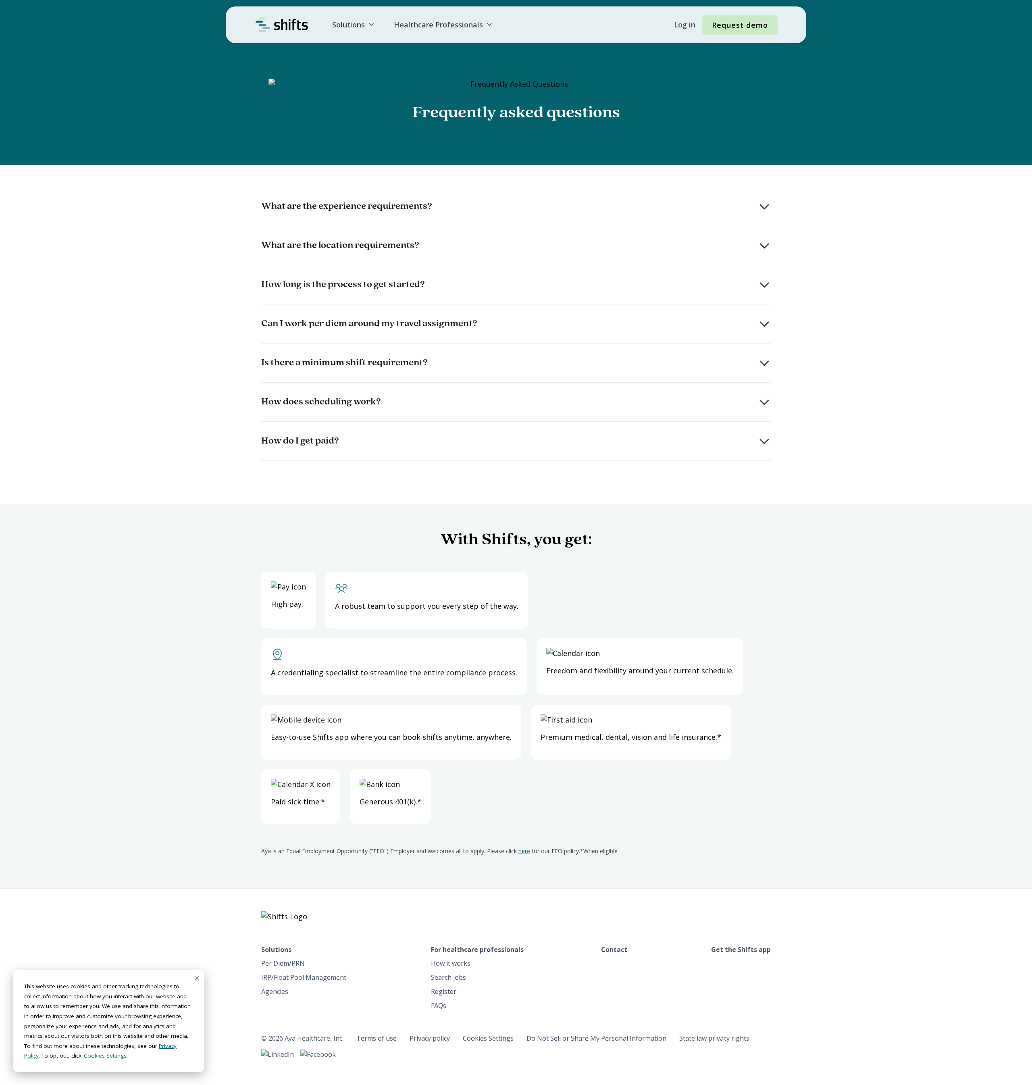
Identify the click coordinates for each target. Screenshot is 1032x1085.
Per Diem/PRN (283, 963)
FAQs (438, 1005)
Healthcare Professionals (438, 24)
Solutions (348, 24)
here (524, 851)
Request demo (740, 25)
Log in (684, 24)
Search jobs (448, 977)
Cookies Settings (488, 1038)
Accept (196, 978)
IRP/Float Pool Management (303, 977)
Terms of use (376, 1038)
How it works (450, 963)
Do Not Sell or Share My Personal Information (596, 1038)
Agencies (274, 991)
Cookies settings (105, 1055)
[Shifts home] (282, 25)
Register (443, 991)
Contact (614, 949)
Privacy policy (430, 1038)
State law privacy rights (714, 1038)
